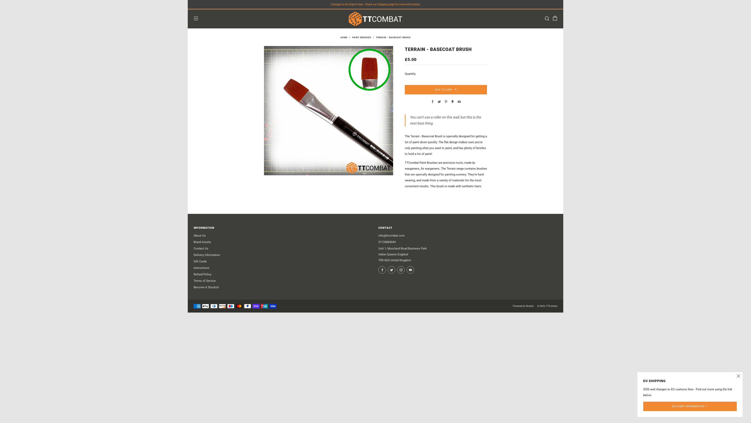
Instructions (201, 268)
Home (344, 37)
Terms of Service (205, 281)
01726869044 (387, 242)
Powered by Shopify (523, 306)
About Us (200, 235)
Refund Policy (202, 274)
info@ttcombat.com (391, 235)
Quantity (410, 74)
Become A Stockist (206, 287)
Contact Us (201, 248)
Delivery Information (207, 255)
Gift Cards (200, 261)
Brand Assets (202, 242)
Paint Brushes (361, 37)
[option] (328, 110)
